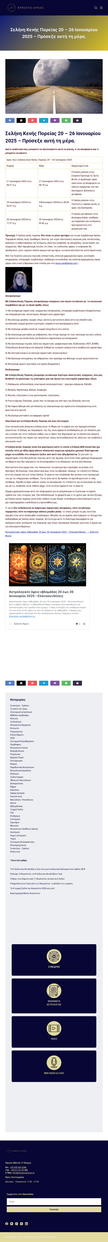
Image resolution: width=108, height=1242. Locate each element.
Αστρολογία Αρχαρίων (20, 725)
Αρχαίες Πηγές (17, 757)
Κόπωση (14, 718)
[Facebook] (9, 120)
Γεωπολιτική (16, 796)
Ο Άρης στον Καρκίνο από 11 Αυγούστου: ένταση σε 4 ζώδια (37, 879)
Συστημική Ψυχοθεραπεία (22, 741)
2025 (12, 738)
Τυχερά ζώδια (16, 809)
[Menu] (101, 7)
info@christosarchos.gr (23, 1173)
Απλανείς (14, 774)
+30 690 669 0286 (18, 1167)
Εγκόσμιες (15, 832)
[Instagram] (16, 1223)
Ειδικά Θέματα (16, 735)
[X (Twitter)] (21, 120)
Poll (12, 813)
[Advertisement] (54, 652)
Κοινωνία (14, 728)
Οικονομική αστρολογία (21, 712)
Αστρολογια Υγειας (19, 748)
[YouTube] (11, 1223)
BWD (54, 1237)
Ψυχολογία (15, 754)
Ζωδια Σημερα (16, 777)
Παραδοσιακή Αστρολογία (22, 767)
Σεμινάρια (14, 822)
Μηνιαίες (14, 826)
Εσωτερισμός (16, 761)
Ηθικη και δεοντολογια (20, 780)
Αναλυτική (15, 852)
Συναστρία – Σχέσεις (19, 705)
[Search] (95, 7)
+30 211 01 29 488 (19, 1170)
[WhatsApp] (66, 120)
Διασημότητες (16, 783)
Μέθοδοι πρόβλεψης (19, 715)
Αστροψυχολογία (18, 845)
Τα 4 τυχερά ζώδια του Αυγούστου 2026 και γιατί (32, 888)
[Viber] (54, 120)
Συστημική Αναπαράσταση (22, 842)
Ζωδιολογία (15, 722)
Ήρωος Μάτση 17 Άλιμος (18, 1163)
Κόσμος (13, 764)
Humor (13, 803)
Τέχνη (13, 839)
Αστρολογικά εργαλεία (20, 770)
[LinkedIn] (26, 1223)
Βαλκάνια (14, 790)
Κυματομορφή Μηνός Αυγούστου (25, 893)
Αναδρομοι (15, 816)
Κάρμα (13, 787)
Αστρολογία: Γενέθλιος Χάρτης (24, 829)
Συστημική (15, 819)
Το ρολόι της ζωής (18, 709)
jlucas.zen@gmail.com (66, 263)
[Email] (77, 120)
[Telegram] (43, 120)
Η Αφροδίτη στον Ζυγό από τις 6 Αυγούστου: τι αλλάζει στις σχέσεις (41, 883)
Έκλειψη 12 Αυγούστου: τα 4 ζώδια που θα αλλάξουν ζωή (36, 874)
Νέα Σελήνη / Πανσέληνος (21, 800)
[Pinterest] (32, 120)
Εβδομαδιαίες (16, 806)
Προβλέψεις (15, 744)
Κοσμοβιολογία (17, 751)
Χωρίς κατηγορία (18, 835)
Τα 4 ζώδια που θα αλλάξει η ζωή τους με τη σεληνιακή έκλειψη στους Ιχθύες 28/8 (47, 869)
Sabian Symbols (17, 793)
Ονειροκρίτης (16, 731)
